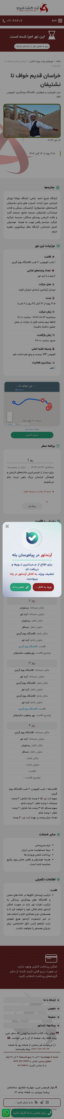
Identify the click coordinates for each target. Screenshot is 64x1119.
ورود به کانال (44, 587)
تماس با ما (18, 587)
